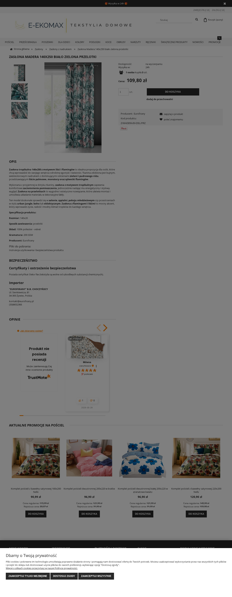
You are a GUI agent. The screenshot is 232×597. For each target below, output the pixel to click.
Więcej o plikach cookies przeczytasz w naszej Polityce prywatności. (42, 568)
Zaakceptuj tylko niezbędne (28, 576)
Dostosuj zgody (64, 576)
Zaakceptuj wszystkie (96, 576)
